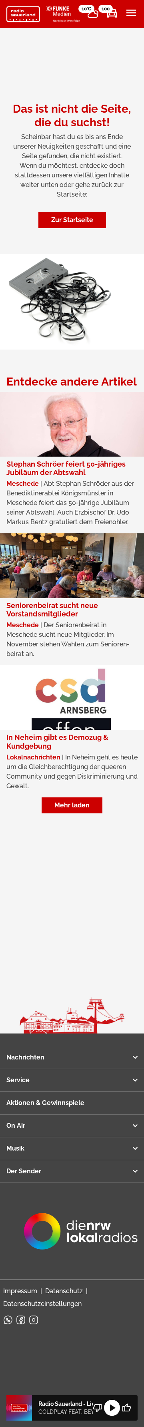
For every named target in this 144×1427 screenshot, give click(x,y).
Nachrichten (25, 1057)
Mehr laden (72, 805)
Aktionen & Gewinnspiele (45, 1103)
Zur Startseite (72, 220)
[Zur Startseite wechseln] (23, 14)
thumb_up (126, 1408)
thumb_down (97, 1408)
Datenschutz (64, 1291)
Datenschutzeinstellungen (42, 1304)
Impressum (20, 1291)
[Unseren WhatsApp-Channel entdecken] (8, 1320)
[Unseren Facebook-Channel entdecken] (21, 1320)
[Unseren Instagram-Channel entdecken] (33, 1320)
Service (18, 1080)
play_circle (112, 1407)
